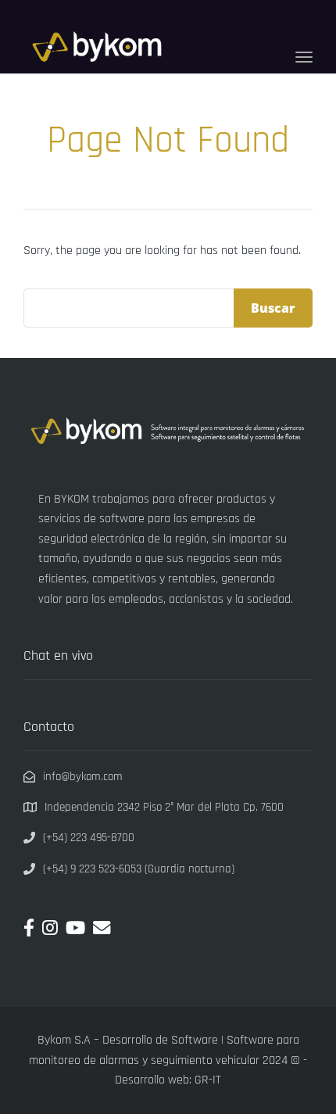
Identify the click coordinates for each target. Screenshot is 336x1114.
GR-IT (208, 1080)
